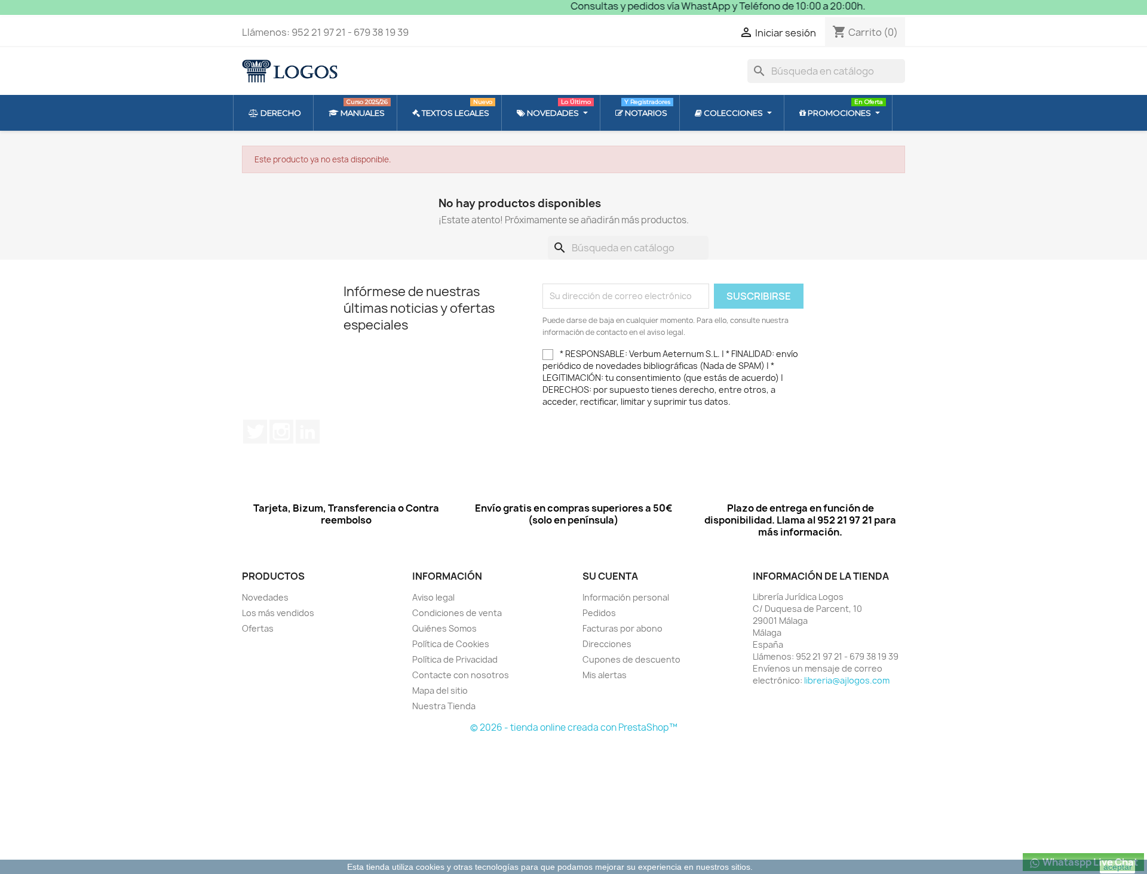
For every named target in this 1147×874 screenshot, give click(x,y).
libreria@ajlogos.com (847, 680)
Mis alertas (604, 675)
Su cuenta (610, 576)
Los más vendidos (278, 612)
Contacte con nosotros (460, 675)
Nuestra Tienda (444, 706)
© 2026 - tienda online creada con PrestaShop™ (573, 727)
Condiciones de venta (457, 612)
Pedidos (599, 612)
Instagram (281, 432)
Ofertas (258, 628)
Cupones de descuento (631, 659)
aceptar (1117, 867)
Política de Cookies (450, 644)
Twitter (255, 432)
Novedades (265, 597)
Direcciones (606, 644)
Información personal (625, 597)
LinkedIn (308, 432)
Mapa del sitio (440, 690)
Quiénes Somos (444, 628)
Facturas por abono (622, 628)
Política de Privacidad (455, 659)
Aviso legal (433, 597)
